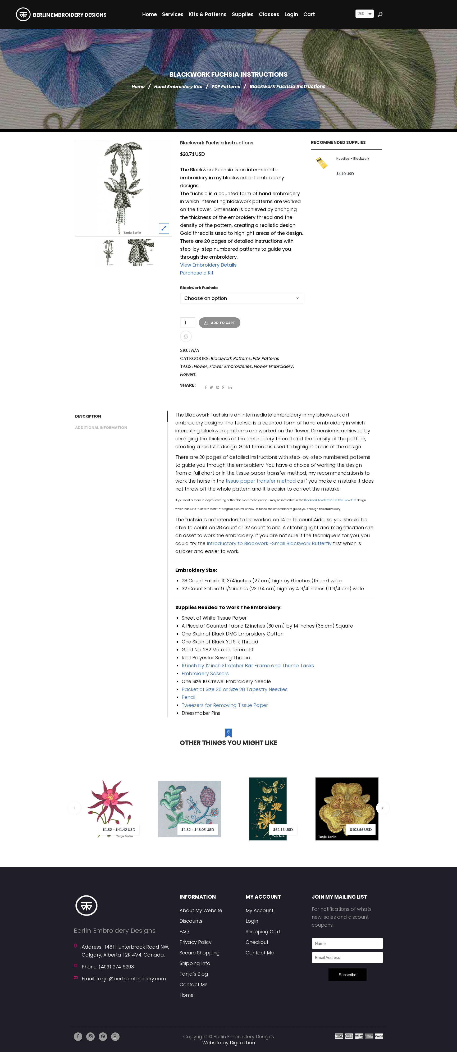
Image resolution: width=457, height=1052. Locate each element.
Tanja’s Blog (194, 974)
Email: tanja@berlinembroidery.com (124, 978)
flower (200, 366)
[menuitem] (149, 14)
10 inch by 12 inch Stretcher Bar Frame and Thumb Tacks (248, 665)
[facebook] (78, 1036)
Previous (74, 808)
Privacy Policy (196, 942)
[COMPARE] (186, 336)
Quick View (152, 822)
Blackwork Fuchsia (199, 288)
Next (382, 808)
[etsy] (115, 1036)
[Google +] (224, 387)
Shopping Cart (263, 931)
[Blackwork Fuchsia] (123, 188)
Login (252, 921)
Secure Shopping (200, 952)
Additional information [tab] (101, 427)
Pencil (188, 697)
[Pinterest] (217, 387)
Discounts (191, 921)
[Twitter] (211, 387)
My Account (259, 910)
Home (138, 87)
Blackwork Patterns (231, 358)
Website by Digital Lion (228, 1042)
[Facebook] (206, 387)
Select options (136, 800)
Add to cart (223, 323)
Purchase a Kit (196, 272)
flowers (188, 374)
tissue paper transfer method (261, 481)
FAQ (184, 931)
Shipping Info (195, 963)
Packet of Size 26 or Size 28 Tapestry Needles (234, 689)
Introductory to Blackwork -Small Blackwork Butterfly (269, 543)
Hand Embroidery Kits (178, 87)
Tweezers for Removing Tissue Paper (225, 705)
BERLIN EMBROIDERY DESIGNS (70, 15)
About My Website (201, 910)
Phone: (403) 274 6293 (108, 966)
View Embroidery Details (208, 265)
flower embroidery (273, 366)
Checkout (257, 942)
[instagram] (90, 1036)
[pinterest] (103, 1036)
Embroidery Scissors (205, 673)
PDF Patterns (226, 87)
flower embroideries (230, 366)
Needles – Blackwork (352, 158)
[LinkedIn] (230, 387)
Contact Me (194, 984)
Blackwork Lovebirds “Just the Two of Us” (330, 500)
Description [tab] (88, 416)
